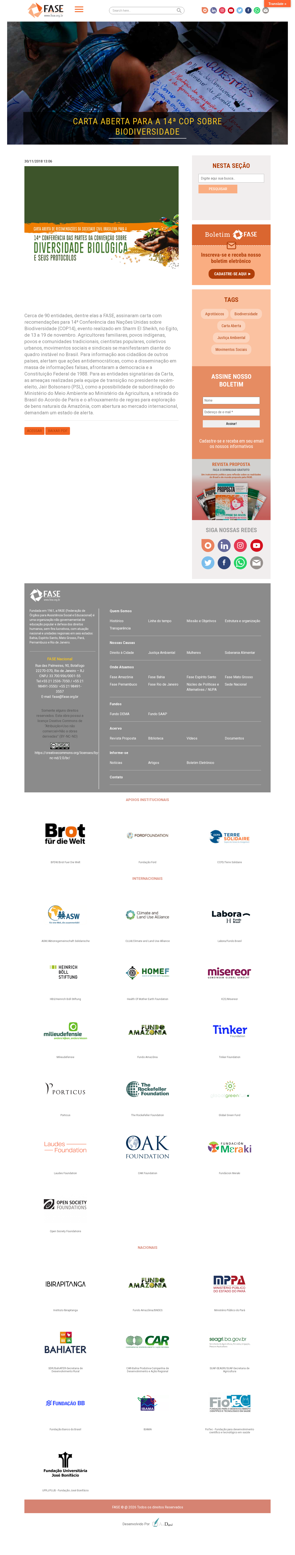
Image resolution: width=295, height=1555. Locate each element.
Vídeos (192, 738)
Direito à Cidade (122, 653)
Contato (116, 777)
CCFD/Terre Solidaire (229, 862)
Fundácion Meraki (229, 1173)
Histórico (117, 621)
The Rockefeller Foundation (147, 1115)
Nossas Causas (122, 643)
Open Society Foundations (65, 1231)
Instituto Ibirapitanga (65, 1310)
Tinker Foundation (229, 1057)
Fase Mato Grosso (239, 677)
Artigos (153, 763)
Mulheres (194, 653)
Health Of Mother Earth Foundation (147, 999)
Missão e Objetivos (201, 621)
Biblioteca (155, 738)
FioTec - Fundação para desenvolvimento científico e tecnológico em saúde (229, 1431)
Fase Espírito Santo (201, 677)
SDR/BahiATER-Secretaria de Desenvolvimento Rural (65, 1370)
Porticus (65, 1115)
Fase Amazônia (121, 677)
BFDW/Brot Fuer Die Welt (65, 862)
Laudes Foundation (65, 1173)
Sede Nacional (236, 684)
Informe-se (119, 753)
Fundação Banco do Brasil (65, 1429)
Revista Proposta (123, 738)
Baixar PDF (57, 431)
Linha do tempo (159, 621)
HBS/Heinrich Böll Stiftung (65, 999)
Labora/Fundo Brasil (230, 941)
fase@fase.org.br (65, 697)
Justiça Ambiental (231, 337)
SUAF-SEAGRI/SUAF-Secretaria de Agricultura (229, 1370)
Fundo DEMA (119, 714)
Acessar (34, 431)
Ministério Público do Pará (229, 1310)
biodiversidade (246, 314)
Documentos (234, 738)
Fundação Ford (147, 862)
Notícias (116, 763)
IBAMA (148, 1429)
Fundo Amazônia (147, 1057)
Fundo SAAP (157, 714)
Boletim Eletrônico (200, 763)
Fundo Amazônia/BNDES (147, 1310)
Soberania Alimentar (240, 653)
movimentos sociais (231, 349)
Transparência (120, 628)
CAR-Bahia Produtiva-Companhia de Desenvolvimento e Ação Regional (147, 1370)
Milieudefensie (65, 1057)
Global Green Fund (229, 1115)
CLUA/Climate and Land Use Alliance (147, 941)
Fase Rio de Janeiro (163, 684)
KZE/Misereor (229, 999)
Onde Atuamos (122, 667)
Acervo (116, 728)
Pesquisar (218, 189)
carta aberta (231, 325)
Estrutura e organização (242, 621)
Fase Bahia (156, 677)
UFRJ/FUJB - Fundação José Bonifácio (65, 1490)
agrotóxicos (214, 314)
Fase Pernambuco (123, 684)
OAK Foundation (147, 1173)
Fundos (116, 704)
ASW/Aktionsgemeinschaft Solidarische (65, 941)
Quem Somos (121, 611)
